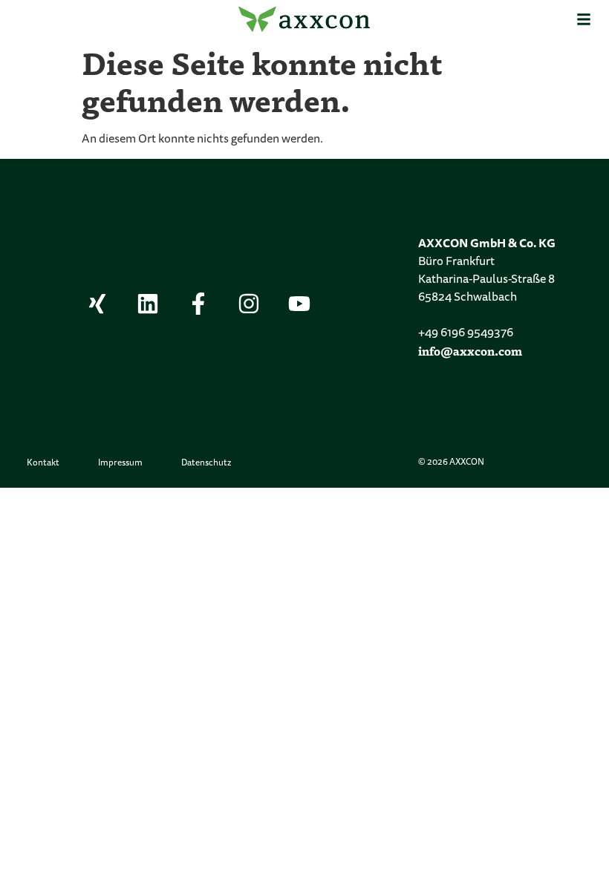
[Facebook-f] (198, 303)
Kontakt (43, 463)
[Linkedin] (147, 303)
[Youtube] (299, 303)
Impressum (120, 463)
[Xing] (97, 303)
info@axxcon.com (470, 351)
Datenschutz (206, 463)
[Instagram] (248, 303)
